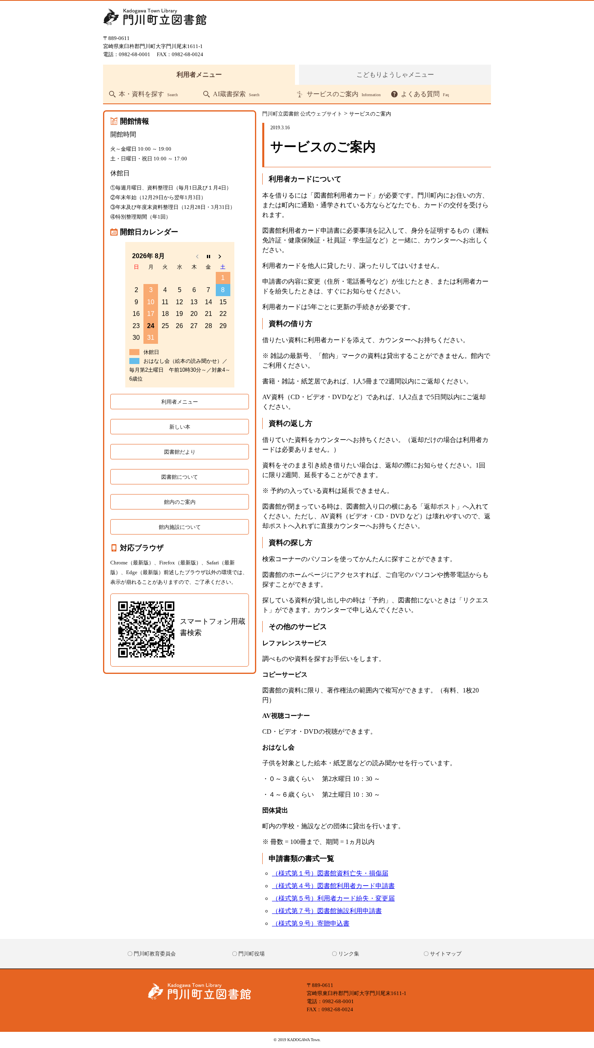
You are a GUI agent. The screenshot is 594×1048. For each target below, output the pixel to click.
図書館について (179, 477)
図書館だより (180, 452)
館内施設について (180, 527)
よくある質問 (425, 94)
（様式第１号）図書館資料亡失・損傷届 (330, 873)
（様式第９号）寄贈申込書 (311, 923)
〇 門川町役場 (248, 953)
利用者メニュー (199, 74)
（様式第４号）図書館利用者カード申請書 (333, 885)
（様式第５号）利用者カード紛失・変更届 (333, 898)
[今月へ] (208, 256)
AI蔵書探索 (236, 94)
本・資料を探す (148, 94)
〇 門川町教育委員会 (151, 953)
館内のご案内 (180, 502)
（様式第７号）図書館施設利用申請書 (327, 910)
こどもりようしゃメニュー (395, 74)
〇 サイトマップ (442, 953)
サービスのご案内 (344, 94)
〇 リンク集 (345, 953)
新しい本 (179, 426)
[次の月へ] (223, 256)
